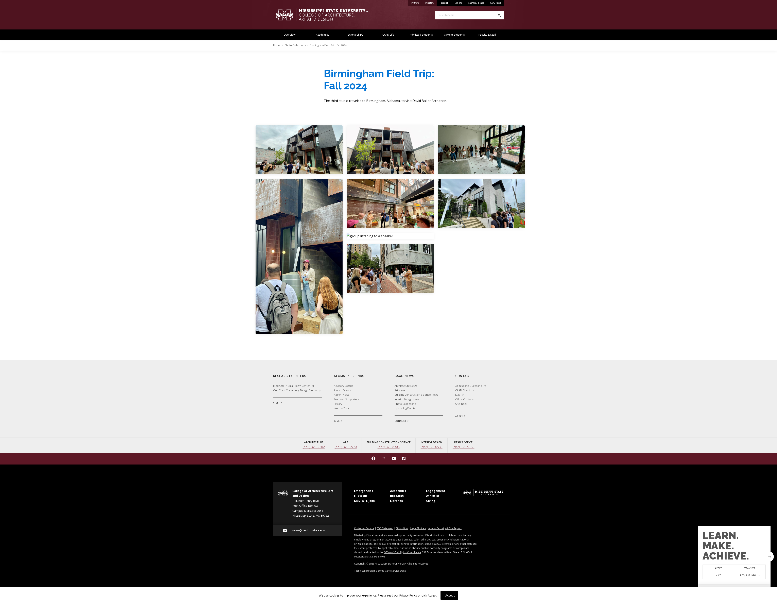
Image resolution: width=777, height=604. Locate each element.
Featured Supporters (346, 399)
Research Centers (289, 376)
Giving (430, 501)
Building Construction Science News (416, 394)
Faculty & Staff (487, 34)
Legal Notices (418, 528)
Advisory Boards (343, 386)
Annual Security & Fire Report (445, 528)
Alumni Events (342, 390)
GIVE (337, 420)
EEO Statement (385, 528)
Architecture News (406, 386)
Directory (431, 2)
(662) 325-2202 (314, 447)
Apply (718, 568)
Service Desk (398, 570)
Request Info (748, 575)
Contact (463, 376)
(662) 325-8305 (389, 447)
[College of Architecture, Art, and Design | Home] (327, 15)
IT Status (360, 496)
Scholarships (355, 34)
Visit (718, 575)
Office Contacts (464, 399)
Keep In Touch (342, 408)
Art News (400, 390)
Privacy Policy (408, 595)
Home (276, 45)
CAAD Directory (464, 390)
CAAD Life (388, 34)
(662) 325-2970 (346, 447)
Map (457, 394)
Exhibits (458, 2)
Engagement (435, 491)
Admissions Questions (468, 386)
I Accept (449, 595)
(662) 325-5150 (463, 447)
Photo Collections (295, 45)
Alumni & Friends (476, 2)
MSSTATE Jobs (364, 501)
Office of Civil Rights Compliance (402, 552)
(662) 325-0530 (431, 447)
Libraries (396, 501)
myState (416, 2)
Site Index (461, 404)
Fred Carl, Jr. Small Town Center (291, 386)
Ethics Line (402, 528)
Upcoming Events (405, 408)
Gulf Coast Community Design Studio (295, 390)
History (338, 404)
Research (444, 2)
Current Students (454, 34)
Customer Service (364, 528)
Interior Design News (407, 399)
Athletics (432, 496)
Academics (322, 34)
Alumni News (341, 394)
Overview (289, 34)
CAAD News (495, 2)
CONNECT (401, 420)
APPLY (459, 416)
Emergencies (363, 491)
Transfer (749, 568)
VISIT (276, 402)
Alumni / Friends (349, 376)
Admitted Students (421, 34)
